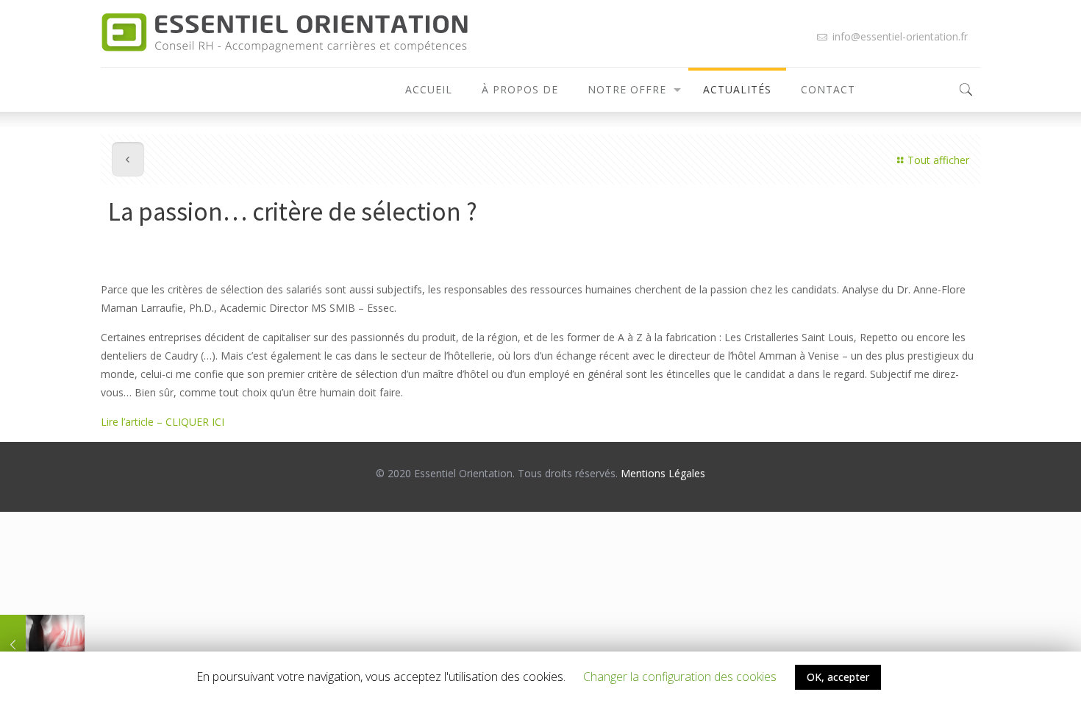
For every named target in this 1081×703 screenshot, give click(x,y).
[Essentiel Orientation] (284, 33)
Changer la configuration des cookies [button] (680, 676)
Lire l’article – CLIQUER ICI (164, 422)
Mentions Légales (663, 473)
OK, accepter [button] (838, 677)
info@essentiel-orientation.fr (899, 37)
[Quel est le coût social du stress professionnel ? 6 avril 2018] (42, 644)
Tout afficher (938, 160)
